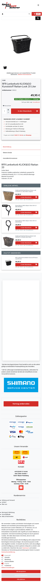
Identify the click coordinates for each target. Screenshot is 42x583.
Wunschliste (7, 105)
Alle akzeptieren (21, 571)
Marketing (8, 559)
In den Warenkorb (25, 111)
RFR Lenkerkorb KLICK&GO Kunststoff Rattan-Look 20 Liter (26, 258)
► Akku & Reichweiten (6, 516)
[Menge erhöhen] (8, 109)
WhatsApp (28, 135)
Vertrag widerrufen (21, 404)
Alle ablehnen (21, 579)
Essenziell (7, 555)
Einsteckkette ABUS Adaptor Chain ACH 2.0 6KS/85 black (25, 221)
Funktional (8, 565)
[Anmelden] (2, 14)
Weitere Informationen (24, 74)
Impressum (25, 548)
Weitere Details (7, 152)
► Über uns (3, 504)
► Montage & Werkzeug (7, 512)
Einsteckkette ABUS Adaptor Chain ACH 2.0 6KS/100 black (25, 206)
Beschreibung (7, 147)
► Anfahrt (3, 502)
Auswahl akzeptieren (21, 575)
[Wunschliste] (29, 14)
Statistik (7, 557)
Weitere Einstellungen (7, 567)
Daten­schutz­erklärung (8, 552)
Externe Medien (9, 561)
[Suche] (38, 18)
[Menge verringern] (8, 112)
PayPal (7, 563)
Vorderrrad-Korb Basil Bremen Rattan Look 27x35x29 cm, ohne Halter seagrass (25, 191)
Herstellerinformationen (10, 158)
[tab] (21, 147)
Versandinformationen (8, 374)
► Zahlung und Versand (7, 500)
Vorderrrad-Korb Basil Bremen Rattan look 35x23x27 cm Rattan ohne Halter (25, 236)
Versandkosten (36, 102)
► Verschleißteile (5, 514)
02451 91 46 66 (19, 135)
